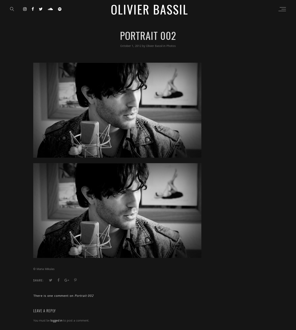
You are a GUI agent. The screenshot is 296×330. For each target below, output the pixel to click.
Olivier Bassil (154, 46)
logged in (56, 320)
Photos (171, 46)
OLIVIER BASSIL (149, 9)
